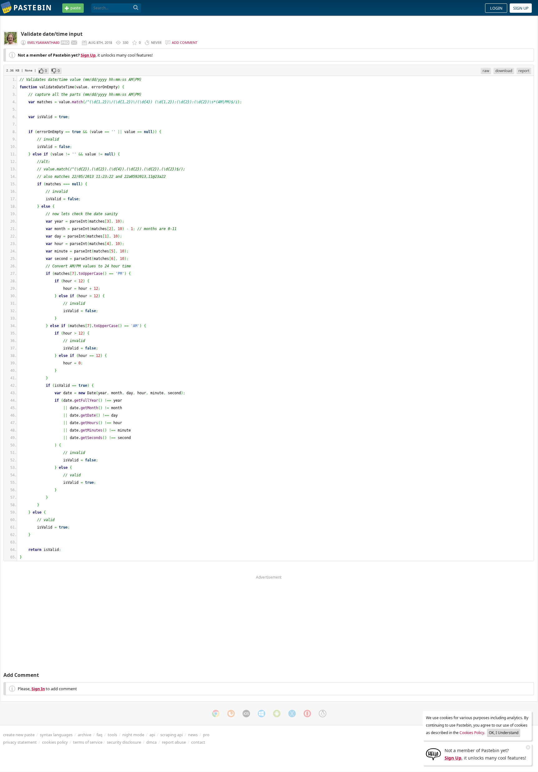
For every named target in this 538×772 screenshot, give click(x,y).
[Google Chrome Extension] (215, 713)
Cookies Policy (472, 732)
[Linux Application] (322, 713)
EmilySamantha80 (43, 42)
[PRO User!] (65, 42)
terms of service (87, 742)
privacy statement (20, 742)
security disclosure (124, 742)
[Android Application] (277, 713)
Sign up (521, 8)
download (503, 70)
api (152, 734)
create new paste (19, 734)
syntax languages (56, 734)
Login (496, 8)
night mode (133, 734)
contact (198, 742)
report (523, 70)
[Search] (136, 7)
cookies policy (55, 742)
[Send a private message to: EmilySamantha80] (74, 42)
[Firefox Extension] (231, 713)
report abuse (174, 742)
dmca (151, 742)
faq (99, 734)
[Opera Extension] (307, 713)
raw (486, 70)
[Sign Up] (433, 753)
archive (84, 734)
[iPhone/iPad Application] (246, 713)
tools (112, 734)
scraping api (171, 734)
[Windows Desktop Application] (261, 713)
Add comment (184, 42)
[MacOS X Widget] (292, 713)
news (193, 734)
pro (206, 734)
